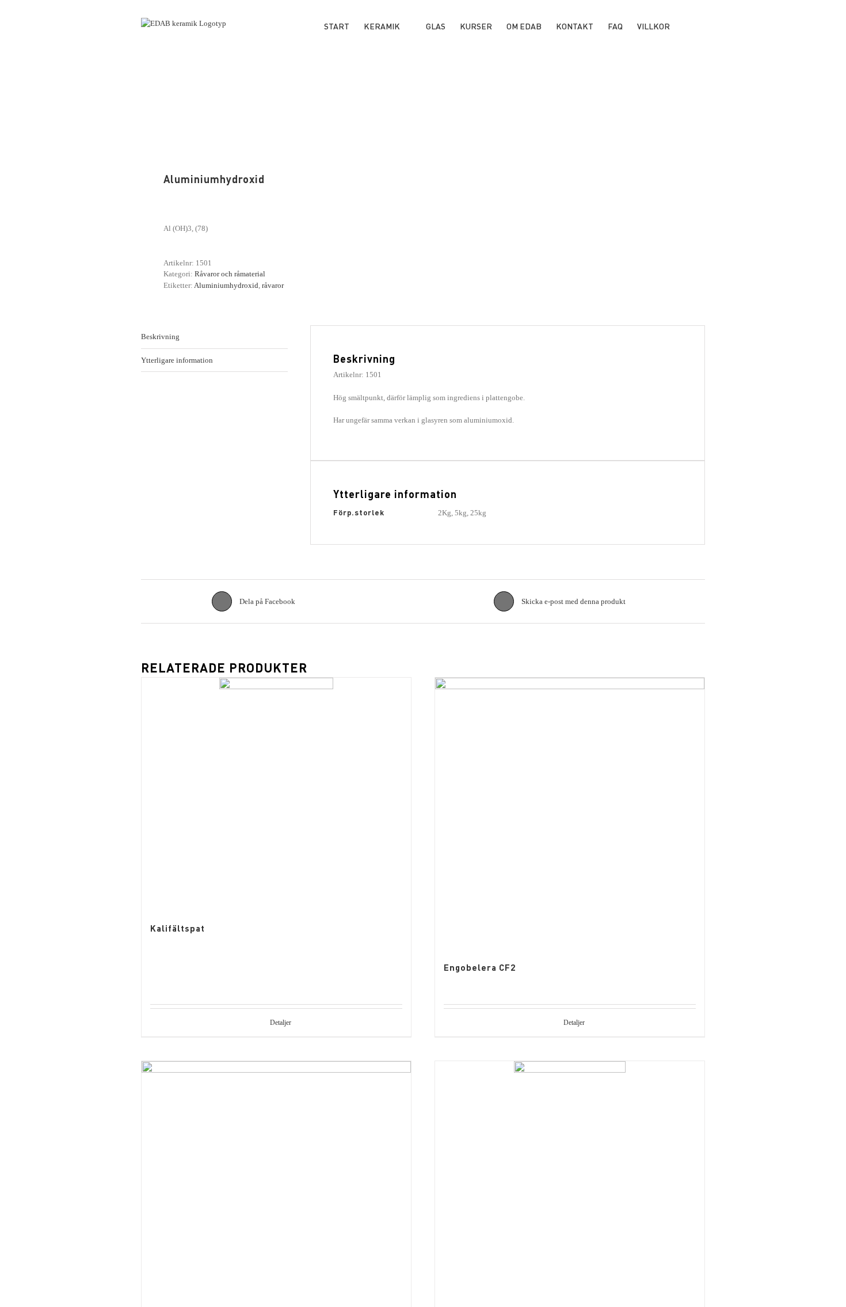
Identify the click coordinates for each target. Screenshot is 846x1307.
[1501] (276, 137)
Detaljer (280, 1023)
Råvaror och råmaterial (230, 273)
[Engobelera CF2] (569, 812)
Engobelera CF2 (480, 967)
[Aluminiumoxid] (569, 1176)
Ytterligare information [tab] (177, 360)
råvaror (273, 285)
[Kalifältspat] (276, 793)
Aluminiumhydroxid (226, 285)
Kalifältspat (177, 928)
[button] (687, 25)
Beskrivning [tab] (160, 336)
